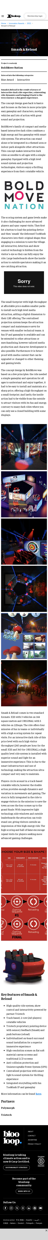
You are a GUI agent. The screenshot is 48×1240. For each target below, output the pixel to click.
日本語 (5, 1223)
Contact (31, 1136)
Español (29, 1220)
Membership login (35, 16)
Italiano (13, 1223)
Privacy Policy (34, 1144)
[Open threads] (23, 1208)
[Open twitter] (17, 1208)
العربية (36, 1220)
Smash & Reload (8, 26)
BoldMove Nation (12, 67)
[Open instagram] (11, 1208)
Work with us (24, 1191)
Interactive (23, 79)
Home (3, 23)
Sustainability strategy (16, 1167)
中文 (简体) (20, 1220)
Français (39, 1223)
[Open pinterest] (35, 1208)
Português (30, 1223)
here (38, 1093)
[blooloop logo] (14, 16)
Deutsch (21, 1223)
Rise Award (7, 79)
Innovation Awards (16, 23)
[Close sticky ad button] (46, 1230)
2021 (29, 23)
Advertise (32, 1140)
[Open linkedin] (29, 1208)
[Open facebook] (5, 1208)
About (30, 1132)
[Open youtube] (40, 1208)
